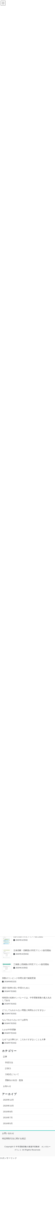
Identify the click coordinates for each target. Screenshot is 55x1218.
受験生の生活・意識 (14, 1080)
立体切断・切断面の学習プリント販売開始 (32, 950)
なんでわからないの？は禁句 (15, 1020)
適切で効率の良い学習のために (16, 988)
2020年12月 (8, 1100)
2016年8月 (8, 1111)
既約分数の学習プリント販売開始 (28, 936)
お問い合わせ (8, 1133)
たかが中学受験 (9, 1029)
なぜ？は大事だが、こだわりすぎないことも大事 (24, 1039)
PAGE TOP (50, 1178)
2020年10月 (8, 1106)
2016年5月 (8, 1123)
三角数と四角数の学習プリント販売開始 (31, 964)
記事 (5, 1056)
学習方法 (9, 1062)
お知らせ (7, 1086)
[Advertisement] (27, 1189)
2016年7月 (8, 1117)
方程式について (12, 1074)
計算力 (8, 1068)
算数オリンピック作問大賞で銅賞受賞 (19, 978)
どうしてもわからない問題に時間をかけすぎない (24, 1010)
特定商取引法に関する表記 (14, 1138)
